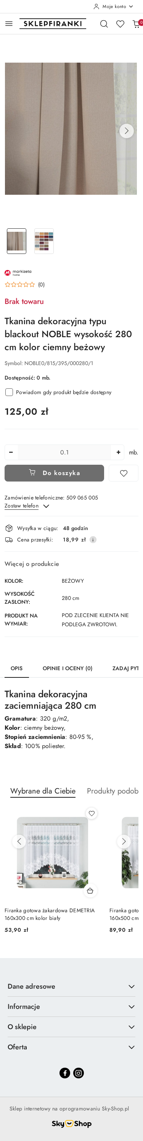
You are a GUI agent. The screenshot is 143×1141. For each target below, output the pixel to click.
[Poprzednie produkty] (19, 842)
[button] (126, 131)
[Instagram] (78, 1073)
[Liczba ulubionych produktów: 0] (120, 23)
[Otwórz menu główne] (9, 23)
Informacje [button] (24, 1007)
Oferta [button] (17, 1047)
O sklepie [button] (22, 1027)
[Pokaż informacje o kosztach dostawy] (93, 539)
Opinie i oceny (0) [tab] (68, 668)
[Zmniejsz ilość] (10, 452)
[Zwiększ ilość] (118, 452)
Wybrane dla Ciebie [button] (43, 791)
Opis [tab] (17, 668)
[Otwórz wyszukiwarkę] (104, 23)
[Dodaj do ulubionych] (123, 473)
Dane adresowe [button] (31, 986)
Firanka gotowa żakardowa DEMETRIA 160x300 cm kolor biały (50, 914)
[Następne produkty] (124, 842)
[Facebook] (64, 1073)
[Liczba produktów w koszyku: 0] (136, 23)
